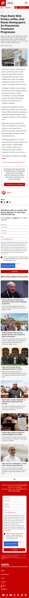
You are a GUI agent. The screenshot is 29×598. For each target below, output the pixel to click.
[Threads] (18, 595)
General (2, 12)
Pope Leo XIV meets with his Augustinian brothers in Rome (12, 368)
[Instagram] (25, 595)
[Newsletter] (1, 7)
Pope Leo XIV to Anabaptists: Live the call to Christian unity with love (14, 464)
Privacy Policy (4, 254)
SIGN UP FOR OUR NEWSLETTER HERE (14, 162)
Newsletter (8, 7)
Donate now (22, 7)
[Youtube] (10, 595)
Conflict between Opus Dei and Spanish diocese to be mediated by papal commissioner (13, 334)
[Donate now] (16, 7)
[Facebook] (3, 595)
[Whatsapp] (14, 595)
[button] (1, 202)
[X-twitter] (7, 595)
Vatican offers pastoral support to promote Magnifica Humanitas (13, 433)
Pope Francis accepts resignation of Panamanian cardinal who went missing (13, 401)
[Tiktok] (22, 595)
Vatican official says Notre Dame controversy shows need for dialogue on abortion (14, 302)
